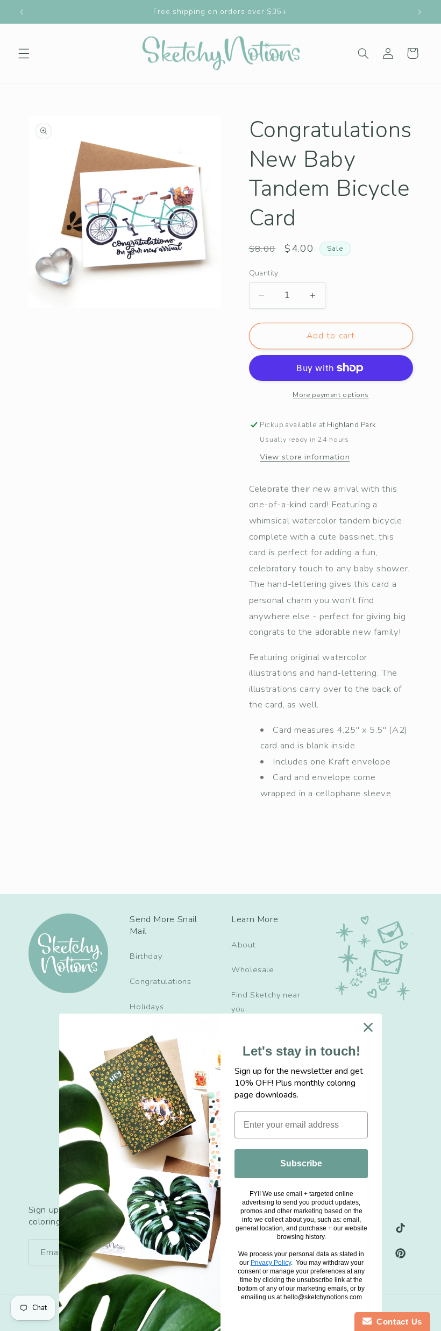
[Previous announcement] (21, 12)
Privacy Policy (271, 1262)
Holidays (146, 1006)
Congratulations (160, 981)
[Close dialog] (368, 1027)
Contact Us (397, 1321)
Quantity (264, 273)
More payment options (331, 394)
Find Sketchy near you (266, 1001)
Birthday (146, 956)
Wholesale (252, 969)
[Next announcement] (419, 12)
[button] (23, 53)
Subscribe (301, 1163)
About (243, 944)
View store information (305, 456)
